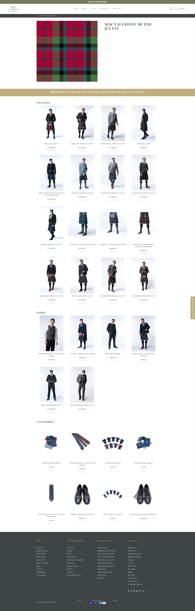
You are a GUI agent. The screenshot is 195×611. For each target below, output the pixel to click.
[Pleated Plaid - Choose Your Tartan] (144, 333)
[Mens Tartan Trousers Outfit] (82, 385)
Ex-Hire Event (132, 581)
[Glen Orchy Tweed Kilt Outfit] (144, 172)
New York (131, 575)
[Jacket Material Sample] (144, 442)
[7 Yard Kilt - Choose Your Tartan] (82, 224)
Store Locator (117, 9)
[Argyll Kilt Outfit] (51, 123)
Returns (69, 569)
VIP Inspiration (41, 575)
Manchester (132, 566)
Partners (39, 569)
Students (70, 572)
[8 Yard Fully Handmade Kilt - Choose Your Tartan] (144, 224)
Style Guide (101, 569)
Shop (93, 9)
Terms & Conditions (97, 600)
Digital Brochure (42, 551)
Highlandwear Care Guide (106, 551)
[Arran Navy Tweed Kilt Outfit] (51, 275)
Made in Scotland (43, 563)
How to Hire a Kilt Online (106, 557)
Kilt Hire (84, 9)
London (130, 563)
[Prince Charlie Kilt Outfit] (51, 224)
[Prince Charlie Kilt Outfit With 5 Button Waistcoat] (51, 172)
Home (75, 9)
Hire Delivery (71, 557)
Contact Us (71, 548)
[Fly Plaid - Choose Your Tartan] (82, 333)
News (39, 566)
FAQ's (69, 554)
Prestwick (131, 560)
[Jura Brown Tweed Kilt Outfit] (144, 275)
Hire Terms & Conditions (75, 560)
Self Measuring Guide (105, 563)
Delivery (70, 551)
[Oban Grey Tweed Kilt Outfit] (82, 123)
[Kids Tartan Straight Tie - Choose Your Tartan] (51, 494)
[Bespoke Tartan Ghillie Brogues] (144, 494)
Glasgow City (132, 551)
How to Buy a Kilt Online (106, 554)
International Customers (106, 560)
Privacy (79, 600)
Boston (130, 572)
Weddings (101, 578)
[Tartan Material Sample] (51, 442)
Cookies (115, 600)
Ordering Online (72, 566)
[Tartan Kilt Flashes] (113, 442)
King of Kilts (40, 560)
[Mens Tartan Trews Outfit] (51, 385)
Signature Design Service (106, 566)
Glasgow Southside (134, 557)
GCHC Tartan (41, 554)
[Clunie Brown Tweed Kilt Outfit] (113, 275)
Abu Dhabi (131, 569)
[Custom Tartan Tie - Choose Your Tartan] (82, 442)
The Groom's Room (74, 575)
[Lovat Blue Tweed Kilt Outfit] (82, 172)
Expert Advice (102, 548)
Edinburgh (131, 548)
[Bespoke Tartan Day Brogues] (82, 494)
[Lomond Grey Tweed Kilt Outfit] (113, 123)
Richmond (131, 578)
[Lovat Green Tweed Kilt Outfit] (113, 172)
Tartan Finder (104, 9)
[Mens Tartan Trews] (113, 333)
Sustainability (41, 572)
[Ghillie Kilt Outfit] (144, 123)
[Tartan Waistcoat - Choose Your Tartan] (51, 333)
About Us (40, 548)
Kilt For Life (71, 563)
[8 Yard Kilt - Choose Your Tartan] (113, 224)
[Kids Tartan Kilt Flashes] (113, 494)
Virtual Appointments (135, 584)
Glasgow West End (134, 554)
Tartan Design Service (105, 572)
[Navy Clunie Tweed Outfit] (82, 275)
